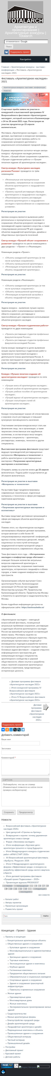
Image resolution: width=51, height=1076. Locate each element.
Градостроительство (17, 1014)
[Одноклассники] (7, 729)
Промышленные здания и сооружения (25, 1033)
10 (11, 889)
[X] (15, 729)
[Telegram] (23, 729)
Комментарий (8, 758)
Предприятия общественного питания (27, 973)
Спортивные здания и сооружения (26, 980)
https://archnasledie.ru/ (33, 607)
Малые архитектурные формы (22, 1017)
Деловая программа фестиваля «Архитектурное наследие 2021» (36, 712)
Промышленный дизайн (19, 1043)
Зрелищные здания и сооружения (25, 957)
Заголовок (6, 748)
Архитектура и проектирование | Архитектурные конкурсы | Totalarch (25, 31)
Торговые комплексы (19, 960)
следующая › (41, 889)
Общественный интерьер (19, 1037)
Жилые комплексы (18, 1003)
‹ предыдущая (22, 886)
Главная (5, 67)
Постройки (10, 1047)
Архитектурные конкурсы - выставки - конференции (24, 88)
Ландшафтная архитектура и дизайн (25, 1027)
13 (26, 889)
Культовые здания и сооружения (25, 947)
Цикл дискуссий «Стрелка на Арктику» (23, 832)
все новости (44, 895)
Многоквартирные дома (21, 1000)
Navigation (25, 59)
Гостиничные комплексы (21, 970)
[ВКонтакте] (3, 729)
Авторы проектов (13, 902)
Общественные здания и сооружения (25, 944)
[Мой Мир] (11, 729)
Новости (7, 91)
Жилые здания (14, 993)
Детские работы (12, 1057)
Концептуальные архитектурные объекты (27, 940)
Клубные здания (17, 967)
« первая (8, 886)
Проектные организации (16, 906)
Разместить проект (14, 909)
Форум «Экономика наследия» (20, 842)
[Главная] (25, 22)
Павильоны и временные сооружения (27, 989)
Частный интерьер (16, 1040)
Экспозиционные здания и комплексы (27, 963)
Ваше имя (6, 739)
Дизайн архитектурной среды (21, 1023)
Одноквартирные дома (20, 997)
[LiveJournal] (19, 729)
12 (21, 889)
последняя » (26, 892)
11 (16, 889)
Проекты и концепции (15, 937)
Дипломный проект (14, 1050)
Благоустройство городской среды (23, 1020)
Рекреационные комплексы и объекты (25, 1030)
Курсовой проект (13, 1053)
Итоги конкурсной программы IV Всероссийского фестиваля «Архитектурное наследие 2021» (25, 691)
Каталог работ (12, 899)
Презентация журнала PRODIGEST (22, 882)
